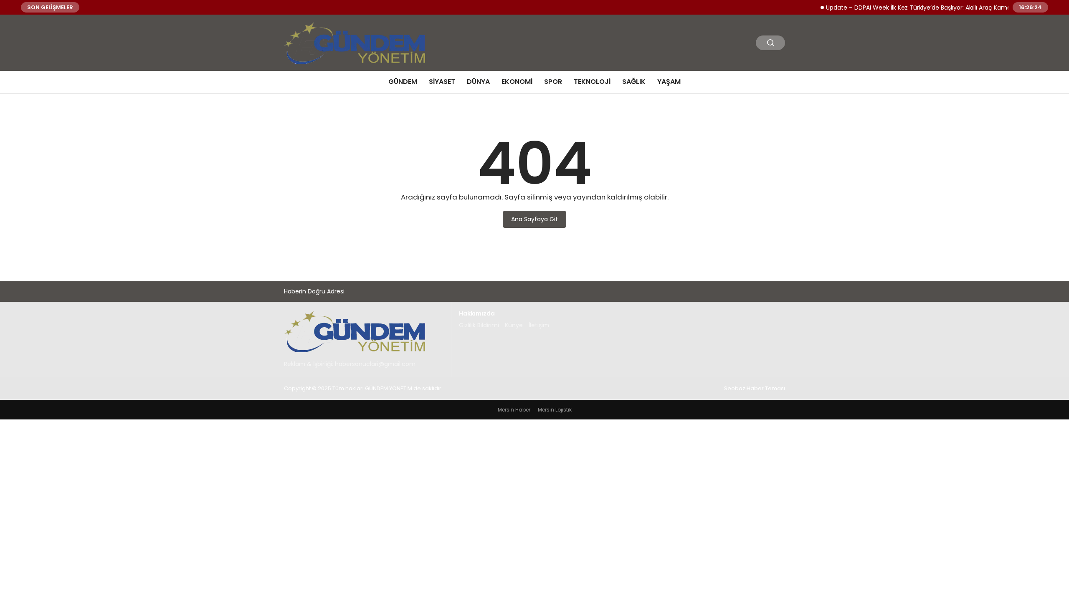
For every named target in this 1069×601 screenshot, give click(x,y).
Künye (514, 325)
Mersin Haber (514, 409)
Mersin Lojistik (555, 409)
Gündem (402, 81)
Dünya (478, 81)
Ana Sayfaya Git (534, 219)
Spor (553, 81)
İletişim (539, 325)
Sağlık (634, 81)
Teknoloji (592, 81)
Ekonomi (517, 81)
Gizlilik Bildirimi (479, 325)
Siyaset (442, 81)
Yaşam (669, 81)
